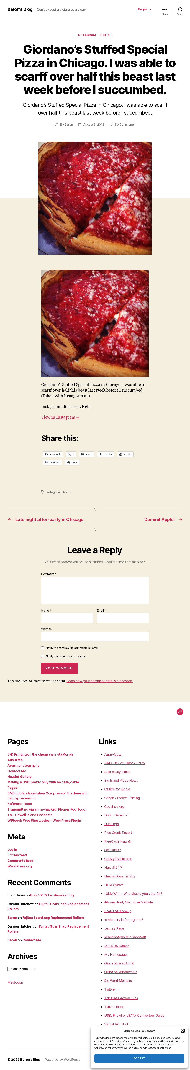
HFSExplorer (113, 885)
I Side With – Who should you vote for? (133, 894)
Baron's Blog (19, 9)
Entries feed (17, 855)
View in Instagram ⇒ (60, 417)
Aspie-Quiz (112, 754)
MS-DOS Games (116, 946)
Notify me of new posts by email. (66, 656)
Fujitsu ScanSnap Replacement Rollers (53, 918)
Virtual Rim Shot (116, 1024)
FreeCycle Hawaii (117, 841)
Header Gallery (19, 776)
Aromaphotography (23, 765)
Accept (139, 1058)
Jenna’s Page (114, 928)
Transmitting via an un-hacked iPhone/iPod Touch (47, 809)
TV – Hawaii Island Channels (29, 815)
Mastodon (15, 982)
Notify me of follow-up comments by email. (72, 648)
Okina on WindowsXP (120, 972)
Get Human (112, 850)
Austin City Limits (117, 772)
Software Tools (19, 804)
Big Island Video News (121, 780)
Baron (69, 124)
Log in (12, 849)
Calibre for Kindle (117, 789)
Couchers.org (114, 806)
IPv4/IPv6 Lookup (117, 911)
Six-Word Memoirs (118, 981)
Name (46, 610)
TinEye (109, 989)
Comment (49, 574)
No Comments (125, 124)
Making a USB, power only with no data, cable (43, 782)
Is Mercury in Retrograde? (123, 920)
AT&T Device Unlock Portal (124, 763)
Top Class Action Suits (121, 998)
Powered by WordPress (62, 1059)
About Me (15, 760)
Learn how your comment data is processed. (99, 681)
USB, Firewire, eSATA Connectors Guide (134, 1015)
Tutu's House (114, 1007)
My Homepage (115, 954)
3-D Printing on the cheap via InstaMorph (40, 754)
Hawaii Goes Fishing (119, 876)
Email (101, 610)
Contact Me (16, 771)
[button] (182, 1031)
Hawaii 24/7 (113, 867)
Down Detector (116, 815)
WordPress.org (19, 866)
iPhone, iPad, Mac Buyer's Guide (128, 902)
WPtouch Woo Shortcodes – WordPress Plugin (44, 820)
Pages (143, 9)
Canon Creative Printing (122, 798)
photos (106, 35)
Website (46, 629)
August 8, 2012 (93, 124)
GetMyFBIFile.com (118, 859)
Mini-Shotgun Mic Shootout (125, 937)
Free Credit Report (118, 833)
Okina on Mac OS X (119, 963)
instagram (87, 35)
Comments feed (20, 861)
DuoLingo (111, 824)
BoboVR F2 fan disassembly (52, 895)
